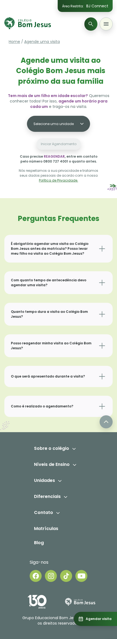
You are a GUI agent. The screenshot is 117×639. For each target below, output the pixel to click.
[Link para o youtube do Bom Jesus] (81, 576)
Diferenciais (47, 496)
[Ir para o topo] (106, 421)
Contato (43, 512)
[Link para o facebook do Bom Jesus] (36, 576)
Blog (39, 543)
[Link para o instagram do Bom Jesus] (51, 576)
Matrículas (46, 528)
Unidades (44, 480)
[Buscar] (90, 24)
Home (14, 41)
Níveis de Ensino (52, 464)
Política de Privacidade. (58, 180)
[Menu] (106, 23)
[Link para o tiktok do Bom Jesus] (66, 576)
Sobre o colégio (51, 448)
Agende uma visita (42, 41)
